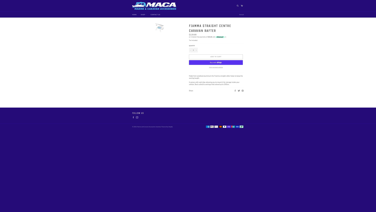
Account (241, 15)
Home (134, 15)
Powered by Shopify (167, 127)
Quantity (192, 46)
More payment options (216, 67)
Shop (143, 15)
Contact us (155, 15)
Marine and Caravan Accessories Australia (149, 127)
